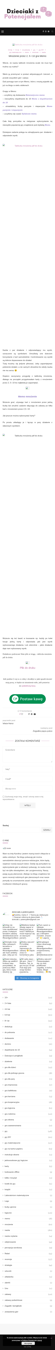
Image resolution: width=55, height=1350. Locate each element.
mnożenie (35, 52)
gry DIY (41, 50)
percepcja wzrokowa (28, 1247)
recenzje (28, 1259)
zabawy (28, 1294)
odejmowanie (28, 1242)
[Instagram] (45, 31)
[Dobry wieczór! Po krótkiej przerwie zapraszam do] (27, 949)
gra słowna (28, 1119)
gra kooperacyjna (28, 1102)
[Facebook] (43, 31)
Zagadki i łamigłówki (28, 1306)
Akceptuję (28, 1343)
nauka (44, 52)
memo (27, 52)
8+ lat (17, 50)
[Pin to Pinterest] (31, 714)
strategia (28, 1265)
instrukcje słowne (28, 1154)
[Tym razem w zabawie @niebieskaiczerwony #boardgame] (44, 932)
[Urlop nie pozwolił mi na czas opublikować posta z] (10, 932)
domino (28, 1044)
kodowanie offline (28, 1172)
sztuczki (28, 1271)
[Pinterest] (48, 31)
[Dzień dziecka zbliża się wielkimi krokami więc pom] (10, 966)
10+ (28, 997)
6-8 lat (10, 50)
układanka (28, 1277)
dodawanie (28, 1038)
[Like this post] (24, 714)
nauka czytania (28, 1236)
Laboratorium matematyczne (28, 1195)
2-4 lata (28, 1003)
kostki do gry (28, 1183)
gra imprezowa (28, 1085)
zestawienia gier (28, 1311)
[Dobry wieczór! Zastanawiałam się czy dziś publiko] (44, 966)
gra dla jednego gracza (28, 1073)
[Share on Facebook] (29, 714)
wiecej (39, 1340)
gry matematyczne (15, 52)
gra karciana (28, 1096)
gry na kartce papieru (28, 1149)
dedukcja (28, 1026)
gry (34, 50)
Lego (28, 1201)
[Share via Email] (35, 714)
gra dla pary (28, 1079)
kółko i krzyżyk (28, 1178)
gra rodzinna (28, 1114)
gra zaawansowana (28, 1125)
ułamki (28, 1282)
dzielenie (28, 1061)
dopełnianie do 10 (28, 1050)
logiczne (28, 1213)
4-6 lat (28, 1009)
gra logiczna (28, 1108)
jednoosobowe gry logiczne (28, 1160)
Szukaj (6, 825)
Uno (28, 1288)
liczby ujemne (28, 1207)
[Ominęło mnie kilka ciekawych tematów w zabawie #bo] (10, 949)
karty (28, 1166)
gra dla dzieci (28, 1067)
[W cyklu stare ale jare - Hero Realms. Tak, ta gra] (27, 966)
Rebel (28, 1253)
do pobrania (26, 50)
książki (28, 1189)
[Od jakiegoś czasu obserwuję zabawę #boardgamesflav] (44, 949)
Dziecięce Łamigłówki (28, 1055)
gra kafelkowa (28, 1090)
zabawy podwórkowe (28, 1300)
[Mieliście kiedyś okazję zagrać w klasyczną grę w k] (27, 932)
